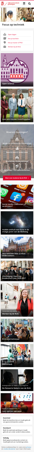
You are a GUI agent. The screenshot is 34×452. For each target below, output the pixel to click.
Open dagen (12, 35)
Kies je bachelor (13, 39)
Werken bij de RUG (14, 47)
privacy (28, 447)
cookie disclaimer (9, 449)
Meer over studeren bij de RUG (16, 178)
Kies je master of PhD (15, 43)
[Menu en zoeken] (24, 3)
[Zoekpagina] (29, 3)
